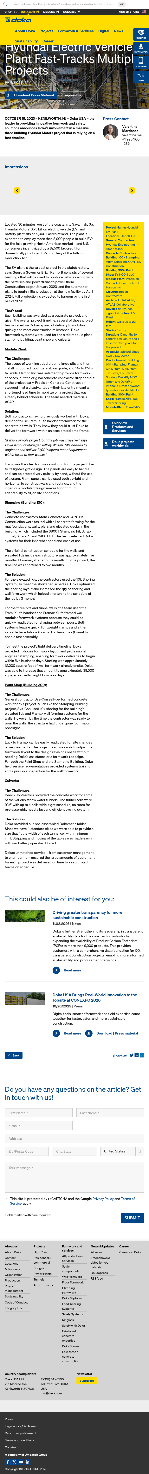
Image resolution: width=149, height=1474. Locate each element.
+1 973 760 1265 (130, 141)
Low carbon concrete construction (70, 1356)
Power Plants (43, 1274)
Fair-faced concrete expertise (69, 1336)
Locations (11, 1263)
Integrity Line (14, 1308)
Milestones (12, 1269)
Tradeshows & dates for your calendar (100, 1262)
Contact (10, 1258)
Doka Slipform (72, 1298)
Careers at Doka (130, 1252)
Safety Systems (72, 1314)
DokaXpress (99, 1273)
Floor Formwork (73, 1282)
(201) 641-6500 (53, 1379)
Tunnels (39, 1279)
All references (43, 1285)
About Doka (25, 30)
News (118, 30)
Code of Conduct (16, 1302)
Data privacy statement (20, 1433)
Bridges (39, 1268)
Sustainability (26, 41)
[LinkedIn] (141, 1057)
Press (9, 1419)
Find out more (106, 4)
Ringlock (68, 1320)
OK (122, 4)
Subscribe (87, 1380)
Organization (14, 1275)
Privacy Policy (103, 1198)
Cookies (10, 1447)
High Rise (40, 1252)
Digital (103, 30)
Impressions (73, 95)
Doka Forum (70, 1346)
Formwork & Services (76, 30)
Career (48, 41)
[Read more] (27, 916)
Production (12, 1280)
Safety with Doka (73, 1325)
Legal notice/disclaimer (21, 1426)
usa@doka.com (51, 1393)
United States (114, 1151)
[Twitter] (131, 1057)
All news (96, 1252)
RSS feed (97, 1278)
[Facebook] (136, 1057)
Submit (132, 1218)
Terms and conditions (19, 1440)
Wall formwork (72, 1276)
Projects (47, 30)
